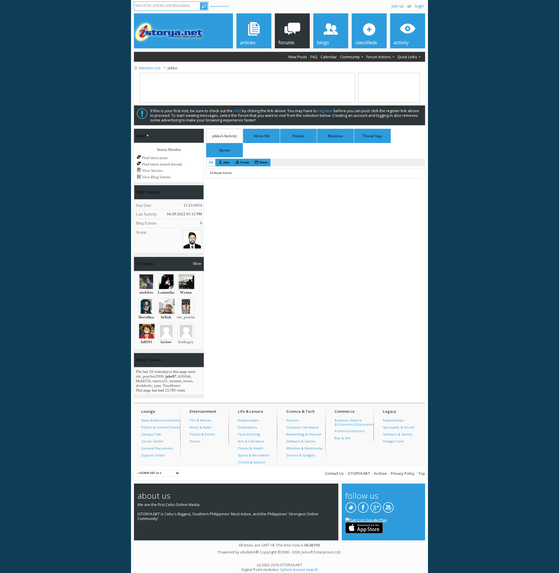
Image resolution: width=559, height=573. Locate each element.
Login (419, 6)
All (211, 162)
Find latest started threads (161, 164)
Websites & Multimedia (304, 448)
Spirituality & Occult (398, 427)
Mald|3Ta (143, 381)
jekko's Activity (224, 136)
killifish (184, 376)
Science (292, 420)
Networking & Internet (303, 434)
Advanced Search (220, 6)
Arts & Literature (251, 441)
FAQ (313, 56)
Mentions (335, 135)
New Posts (298, 56)
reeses (187, 381)
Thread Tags (372, 135)
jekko (226, 162)
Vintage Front (393, 441)
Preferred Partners (350, 431)
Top (421, 473)
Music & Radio (201, 427)
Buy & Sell (342, 438)
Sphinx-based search (299, 569)
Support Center (153, 455)
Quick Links (407, 56)
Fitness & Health (250, 448)
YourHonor (171, 385)
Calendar (329, 56)
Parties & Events (202, 434)
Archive (380, 473)
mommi (175, 381)
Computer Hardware (302, 427)
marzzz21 (160, 381)
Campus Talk (151, 434)
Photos (264, 162)
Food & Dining (249, 434)
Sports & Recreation (253, 455)
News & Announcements (160, 420)
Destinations (247, 427)
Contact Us (334, 473)
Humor (195, 441)
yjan (157, 385)
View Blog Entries (156, 177)
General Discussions (157, 448)
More (197, 263)
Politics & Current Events (160, 427)
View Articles (152, 170)
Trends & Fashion (251, 462)
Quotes (224, 149)
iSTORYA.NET (359, 473)
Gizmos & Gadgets (300, 455)
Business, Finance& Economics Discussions (354, 422)
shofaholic (144, 385)
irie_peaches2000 (191, 317)
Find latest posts (154, 158)
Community (350, 56)
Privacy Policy (403, 473)
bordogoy (186, 342)
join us (397, 6)
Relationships (248, 420)
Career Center (152, 441)
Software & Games (301, 441)
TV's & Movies (200, 420)
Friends (298, 136)
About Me (262, 136)
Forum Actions (378, 56)
